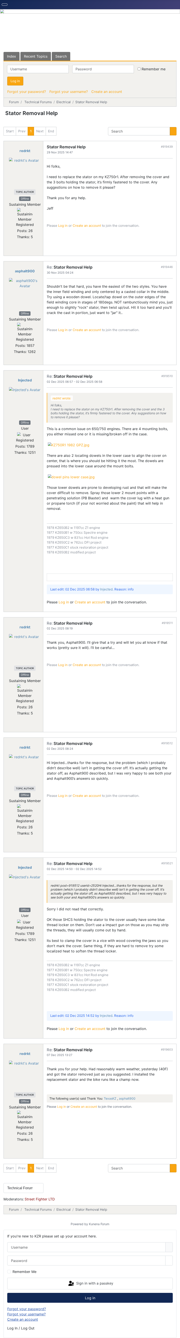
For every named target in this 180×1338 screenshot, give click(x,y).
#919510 (167, 376)
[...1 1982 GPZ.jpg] (68, 444)
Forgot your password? (26, 91)
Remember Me (24, 1271)
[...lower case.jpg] (71, 476)
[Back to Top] (174, 1332)
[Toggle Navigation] (4, 5)
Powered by (79, 1224)
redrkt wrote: (61, 398)
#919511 (167, 623)
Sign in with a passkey (94, 1283)
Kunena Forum (99, 1224)
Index (11, 56)
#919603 (167, 1049)
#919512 (167, 743)
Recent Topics (35, 56)
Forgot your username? (68, 91)
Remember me (154, 69)
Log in (15, 81)
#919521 (167, 863)
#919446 (167, 267)
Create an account (106, 91)
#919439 (167, 146)
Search (61, 56)
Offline (25, 198)
